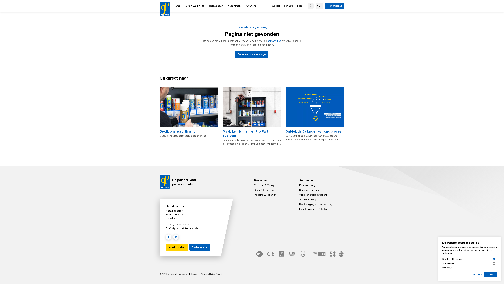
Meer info (477, 274)
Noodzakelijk (452, 259)
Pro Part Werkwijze (193, 5)
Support (276, 6)
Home (177, 5)
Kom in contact (177, 247)
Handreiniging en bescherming (315, 204)
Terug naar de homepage (251, 54)
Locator (301, 6)
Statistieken (448, 263)
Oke (490, 274)
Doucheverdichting (309, 190)
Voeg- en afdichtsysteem (313, 194)
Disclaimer (220, 274)
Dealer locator (200, 247)
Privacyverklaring (208, 274)
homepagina (274, 40)
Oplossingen (216, 5)
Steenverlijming (307, 199)
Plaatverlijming (307, 185)
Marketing (447, 267)
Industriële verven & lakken (313, 208)
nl (318, 6)
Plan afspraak (335, 6)
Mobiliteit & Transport (266, 185)
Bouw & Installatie (264, 190)
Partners (288, 6)
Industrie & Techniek (265, 194)
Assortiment (235, 5)
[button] (311, 6)
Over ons (251, 5)
